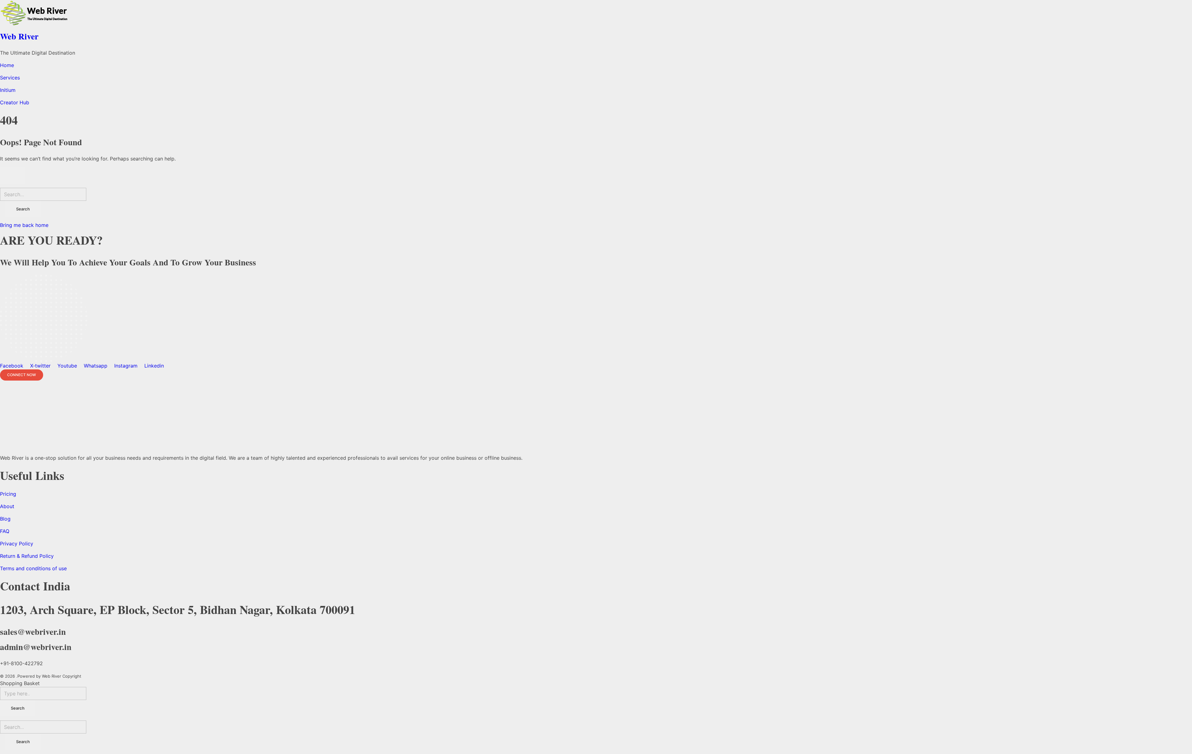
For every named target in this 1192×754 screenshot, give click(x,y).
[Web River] (596, 13)
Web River (19, 36)
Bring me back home (24, 225)
